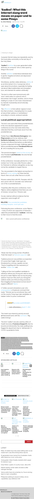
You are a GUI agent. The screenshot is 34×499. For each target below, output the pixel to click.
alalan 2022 (5, 339)
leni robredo (24, 340)
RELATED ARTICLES (10, 395)
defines (29, 82)
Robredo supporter (20, 255)
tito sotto (29, 348)
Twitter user (11, 267)
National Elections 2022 (8, 344)
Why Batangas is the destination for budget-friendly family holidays (27, 373)
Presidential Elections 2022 (23, 347)
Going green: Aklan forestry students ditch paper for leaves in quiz (16, 461)
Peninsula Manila (7, 345)
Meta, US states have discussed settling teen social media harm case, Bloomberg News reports (16, 451)
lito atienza (5, 342)
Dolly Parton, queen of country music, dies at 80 (16, 465)
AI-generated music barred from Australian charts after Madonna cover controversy (16, 456)
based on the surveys (23, 152)
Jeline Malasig (7, 21)
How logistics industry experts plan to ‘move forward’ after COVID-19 (5, 372)
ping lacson (16, 345)
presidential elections (8, 347)
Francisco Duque (6, 340)
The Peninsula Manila (18, 348)
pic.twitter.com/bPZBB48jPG (22, 303)
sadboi (3, 348)
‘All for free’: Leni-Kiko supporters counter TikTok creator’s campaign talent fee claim (17, 411)
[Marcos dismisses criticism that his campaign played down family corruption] (6, 421)
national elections (15, 342)
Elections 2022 (23, 339)
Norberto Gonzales (26, 344)
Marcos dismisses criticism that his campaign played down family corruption (6, 429)
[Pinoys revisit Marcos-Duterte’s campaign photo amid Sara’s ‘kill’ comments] (6, 402)
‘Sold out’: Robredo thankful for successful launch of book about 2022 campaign (27, 411)
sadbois (9, 348)
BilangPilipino (14, 339)
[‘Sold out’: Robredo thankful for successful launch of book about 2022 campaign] (28, 402)
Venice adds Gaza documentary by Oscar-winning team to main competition (16, 473)
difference (7, 109)
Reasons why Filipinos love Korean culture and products (16, 371)
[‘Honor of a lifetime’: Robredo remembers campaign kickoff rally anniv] (17, 421)
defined (11, 65)
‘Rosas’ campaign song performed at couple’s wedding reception (28, 428)
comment (23, 315)
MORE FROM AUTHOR (23, 395)
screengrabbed (6, 290)
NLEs (18, 344)
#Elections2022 (22, 337)
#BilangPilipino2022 (11, 337)
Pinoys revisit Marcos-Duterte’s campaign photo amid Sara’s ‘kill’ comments (6, 409)
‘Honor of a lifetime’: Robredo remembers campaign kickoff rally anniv (17, 429)
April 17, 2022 (26, 307)
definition (10, 74)
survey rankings (12, 173)
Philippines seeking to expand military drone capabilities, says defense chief (14, 477)
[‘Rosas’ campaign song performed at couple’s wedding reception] (28, 421)
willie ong (5, 350)
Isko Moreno (16, 340)
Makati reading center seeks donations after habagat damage (14, 468)
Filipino (15, 284)
